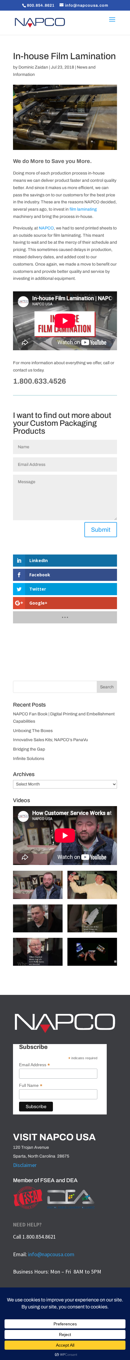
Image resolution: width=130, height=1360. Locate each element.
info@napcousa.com (51, 1254)
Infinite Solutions (28, 758)
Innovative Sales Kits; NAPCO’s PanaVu (50, 740)
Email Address (34, 1065)
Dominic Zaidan (33, 67)
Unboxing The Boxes (33, 730)
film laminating (83, 209)
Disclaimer (25, 1165)
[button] (38, 887)
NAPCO (46, 228)
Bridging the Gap (29, 749)
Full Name (30, 1085)
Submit (100, 529)
